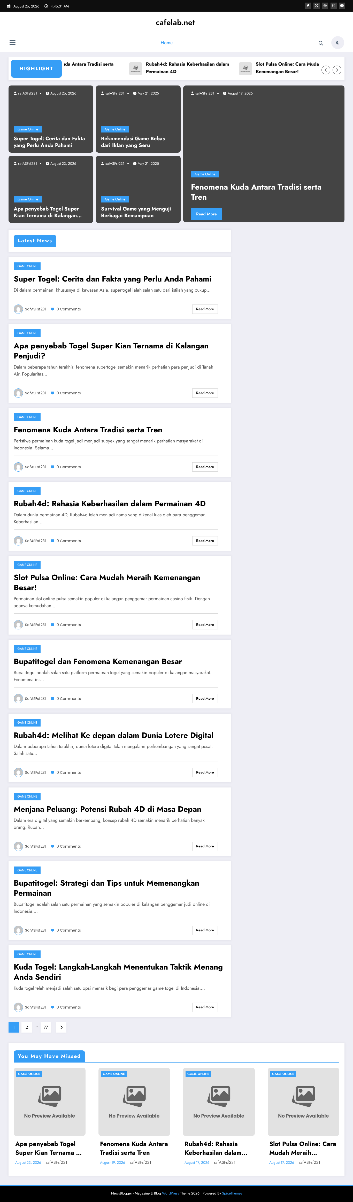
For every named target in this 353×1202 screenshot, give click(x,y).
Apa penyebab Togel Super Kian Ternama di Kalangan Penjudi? (46, 212)
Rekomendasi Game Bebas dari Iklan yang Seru (133, 142)
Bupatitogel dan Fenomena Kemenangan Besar (98, 661)
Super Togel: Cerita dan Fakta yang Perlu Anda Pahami (49, 142)
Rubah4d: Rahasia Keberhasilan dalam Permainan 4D (168, 68)
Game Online (28, 129)
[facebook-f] (308, 6)
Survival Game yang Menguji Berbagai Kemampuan (136, 212)
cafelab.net (175, 22)
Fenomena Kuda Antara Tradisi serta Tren (88, 430)
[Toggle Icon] (12, 43)
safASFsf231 (27, 93)
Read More (252, 214)
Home (167, 42)
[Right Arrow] (337, 70)
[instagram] (334, 6)
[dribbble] (325, 6)
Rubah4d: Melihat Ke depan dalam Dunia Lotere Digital (113, 735)
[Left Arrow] (326, 70)
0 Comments (69, 309)
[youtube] (342, 6)
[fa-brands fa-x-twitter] (316, 6)
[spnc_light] (337, 42)
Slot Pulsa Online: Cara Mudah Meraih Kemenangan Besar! (278, 68)
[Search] (320, 43)
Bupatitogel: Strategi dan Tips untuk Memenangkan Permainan (106, 888)
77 (46, 1027)
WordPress (170, 1193)
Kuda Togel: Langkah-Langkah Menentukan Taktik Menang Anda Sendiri (118, 972)
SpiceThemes (232, 1193)
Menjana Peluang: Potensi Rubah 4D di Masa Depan (107, 809)
